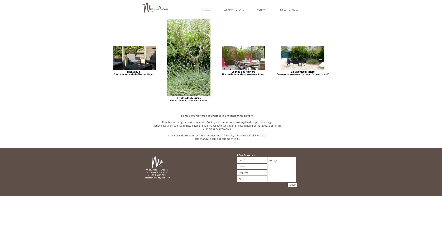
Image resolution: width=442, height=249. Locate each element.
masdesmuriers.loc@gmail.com (157, 177)
